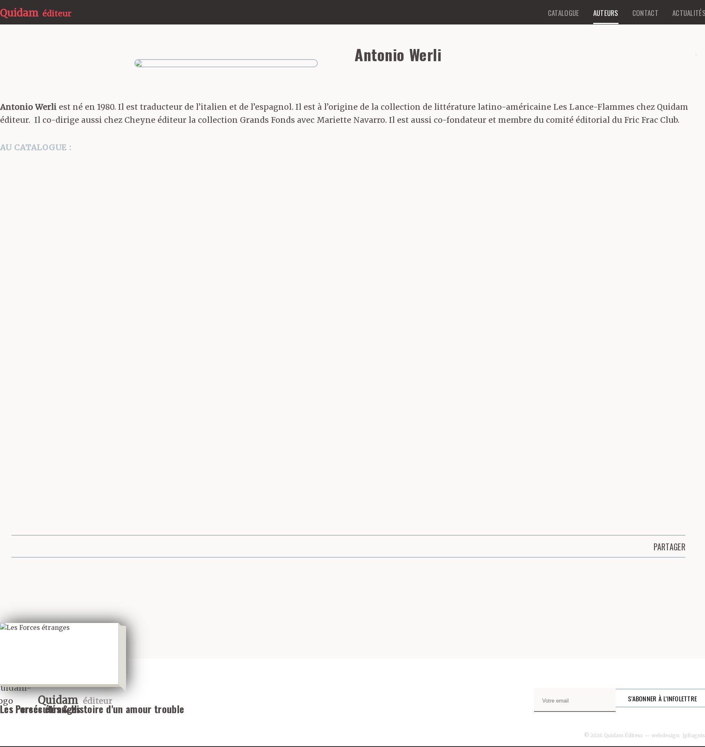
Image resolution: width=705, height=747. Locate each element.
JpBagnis (694, 735)
